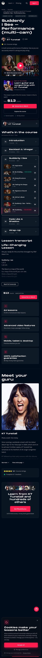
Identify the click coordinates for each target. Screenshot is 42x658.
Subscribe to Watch (21, 106)
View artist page (17, 462)
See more (4, 462)
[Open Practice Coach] (36, 609)
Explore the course (20, 111)
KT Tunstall (13, 40)
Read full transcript (10, 284)
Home (3, 9)
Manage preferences (22, 649)
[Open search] (27, 3)
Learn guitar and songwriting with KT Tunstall (17, 11)
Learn (10, 3)
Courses (10, 9)
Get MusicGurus (20, 509)
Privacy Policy (27, 653)
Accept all (21, 645)
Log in (34, 3)
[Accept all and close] (37, 620)
